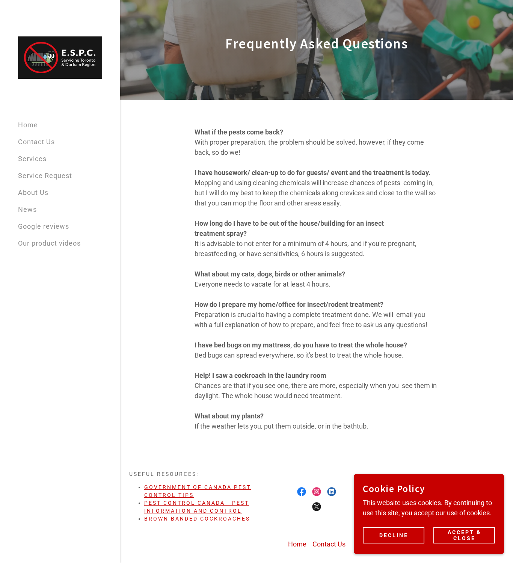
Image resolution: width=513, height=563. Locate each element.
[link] (60, 57)
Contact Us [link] (36, 142)
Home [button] (297, 544)
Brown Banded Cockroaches (197, 519)
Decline (393, 535)
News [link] (27, 209)
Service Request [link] (45, 176)
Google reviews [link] (43, 226)
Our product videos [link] (49, 243)
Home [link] (28, 125)
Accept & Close (464, 535)
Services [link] (32, 159)
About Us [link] (33, 192)
